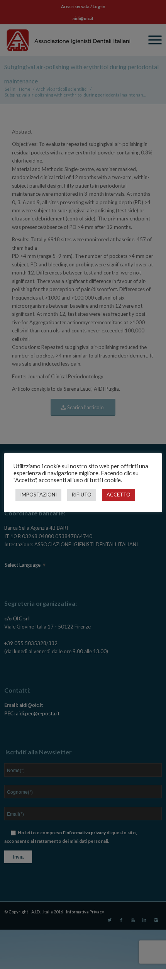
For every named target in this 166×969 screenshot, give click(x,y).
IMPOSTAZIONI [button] (38, 494)
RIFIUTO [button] (81, 494)
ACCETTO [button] (118, 494)
